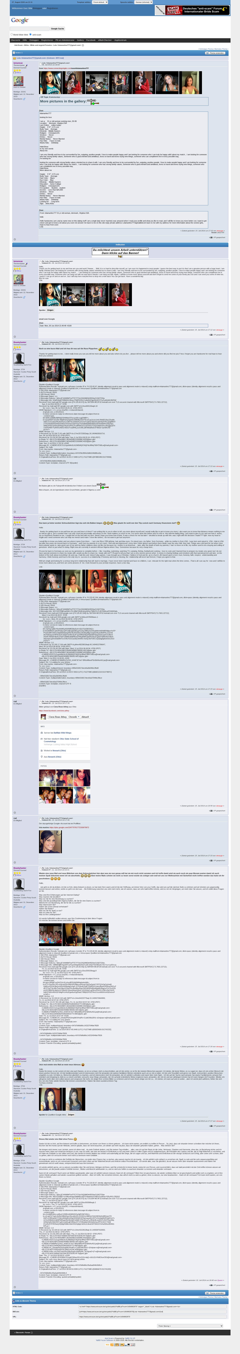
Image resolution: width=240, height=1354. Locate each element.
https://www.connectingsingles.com (57, 68)
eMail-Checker (105, 40)
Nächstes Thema (221, 49)
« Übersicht (19, 1332)
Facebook (91, 40)
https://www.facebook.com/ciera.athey (54, 711)
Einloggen (37, 8)
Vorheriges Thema (206, 49)
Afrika (26, 45)
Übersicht (15, 40)
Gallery (80, 40)
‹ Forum (27, 1332)
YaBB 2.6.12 (130, 1338)
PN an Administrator (65, 40)
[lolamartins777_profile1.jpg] (64, 758)
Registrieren (52, 8)
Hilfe (25, 40)
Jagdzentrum (120, 40)
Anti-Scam (18, 45)
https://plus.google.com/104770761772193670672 (69, 827)
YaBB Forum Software (104, 1340)
